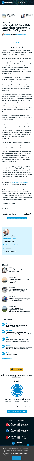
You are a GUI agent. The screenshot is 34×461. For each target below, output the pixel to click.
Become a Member (18, 369)
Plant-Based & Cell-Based (21, 34)
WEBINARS (8, 323)
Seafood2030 (17, 407)
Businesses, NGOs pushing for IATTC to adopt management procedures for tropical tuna (19, 281)
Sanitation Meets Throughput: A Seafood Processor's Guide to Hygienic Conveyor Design (19, 333)
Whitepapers (17, 403)
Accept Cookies (16, 458)
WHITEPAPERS (9, 330)
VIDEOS (7, 352)
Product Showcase (26, 403)
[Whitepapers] (4, 331)
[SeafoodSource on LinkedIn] (19, 381)
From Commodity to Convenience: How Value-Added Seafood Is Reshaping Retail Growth (18, 340)
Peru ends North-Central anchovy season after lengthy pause (19, 270)
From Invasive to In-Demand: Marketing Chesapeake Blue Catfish (17, 325)
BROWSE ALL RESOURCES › (7, 358)
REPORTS (8, 338)
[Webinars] (4, 324)
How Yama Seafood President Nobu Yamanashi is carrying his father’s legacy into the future (19, 347)
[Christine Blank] (3, 34)
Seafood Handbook (26, 407)
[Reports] (4, 339)
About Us (8, 399)
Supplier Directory (26, 405)
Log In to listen (17, 42)
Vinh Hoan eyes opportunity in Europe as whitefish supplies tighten (19, 299)
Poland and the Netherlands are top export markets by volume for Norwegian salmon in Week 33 (18, 290)
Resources (17, 399)
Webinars (17, 401)
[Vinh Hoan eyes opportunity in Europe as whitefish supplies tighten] (5, 299)
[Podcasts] (4, 346)
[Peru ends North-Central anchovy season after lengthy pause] (5, 270)
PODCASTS (8, 345)
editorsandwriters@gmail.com (12, 245)
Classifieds (26, 401)
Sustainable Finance (11, 354)
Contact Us (8, 405)
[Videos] (4, 353)
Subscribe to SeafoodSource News (18, 218)
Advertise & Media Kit (8, 403)
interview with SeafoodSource (20, 182)
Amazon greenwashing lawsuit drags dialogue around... (11, 17)
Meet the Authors (8, 401)
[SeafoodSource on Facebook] (14, 381)
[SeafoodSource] (8, 2)
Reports (17, 405)
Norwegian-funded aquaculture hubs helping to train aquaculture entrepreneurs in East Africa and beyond (19, 309)
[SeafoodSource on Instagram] (17, 381)
